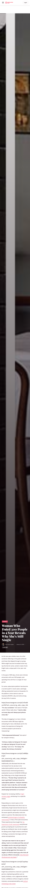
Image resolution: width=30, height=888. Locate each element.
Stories (5, 621)
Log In (25, 2)
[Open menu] (3, 2)
